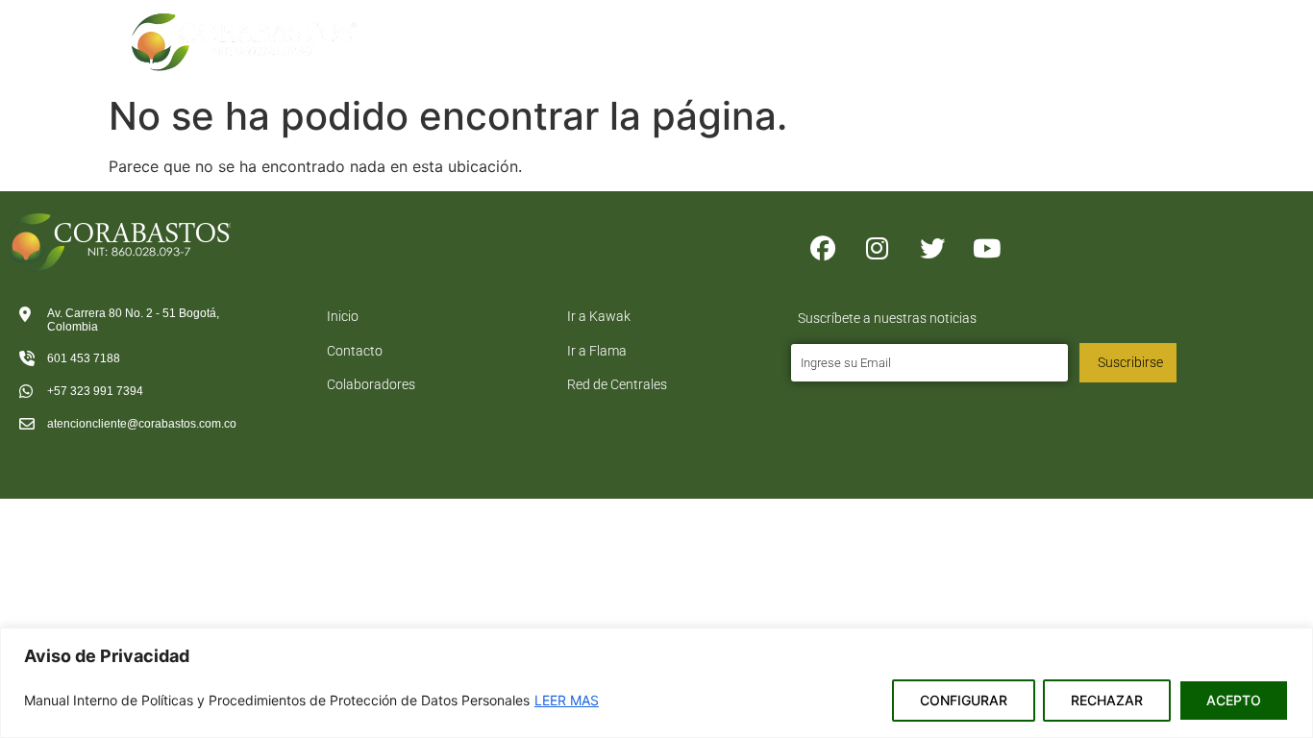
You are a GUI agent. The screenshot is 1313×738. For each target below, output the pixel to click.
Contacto (1129, 29)
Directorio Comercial (1002, 29)
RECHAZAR (1107, 700)
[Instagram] (878, 249)
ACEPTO (1233, 700)
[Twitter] (932, 249)
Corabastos (629, 29)
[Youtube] (987, 249)
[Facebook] (823, 249)
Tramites (747, 29)
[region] (656, 682)
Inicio (540, 29)
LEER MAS (566, 700)
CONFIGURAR (963, 700)
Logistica (857, 29)
